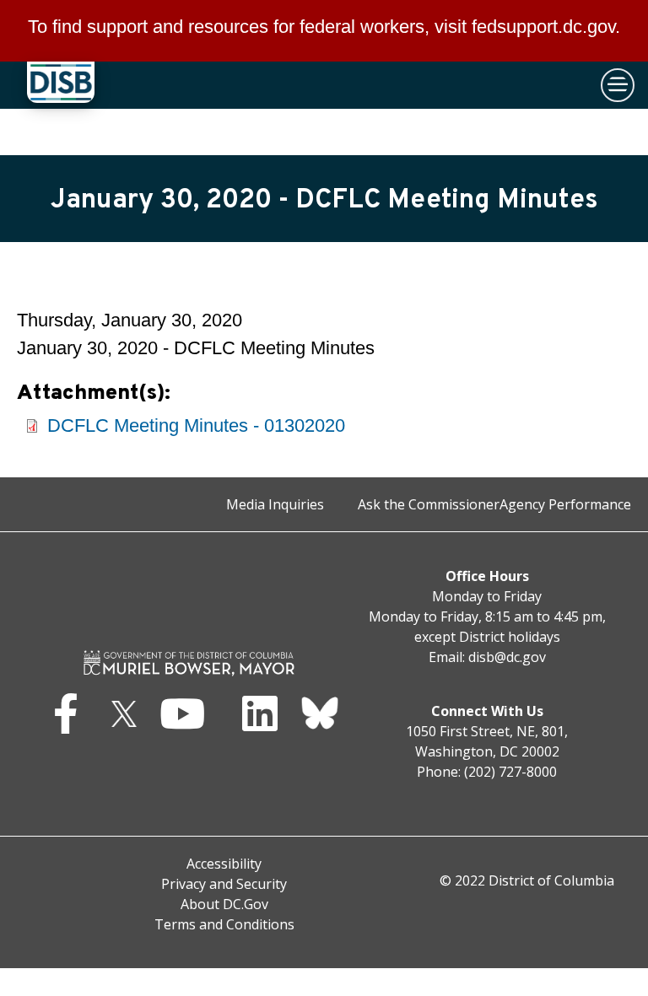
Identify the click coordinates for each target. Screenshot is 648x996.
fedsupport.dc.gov (543, 26)
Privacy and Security (224, 884)
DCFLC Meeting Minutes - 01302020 (196, 425)
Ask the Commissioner (429, 504)
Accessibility (224, 863)
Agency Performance (565, 504)
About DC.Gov (224, 904)
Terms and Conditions (224, 924)
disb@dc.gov (507, 657)
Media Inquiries (275, 504)
